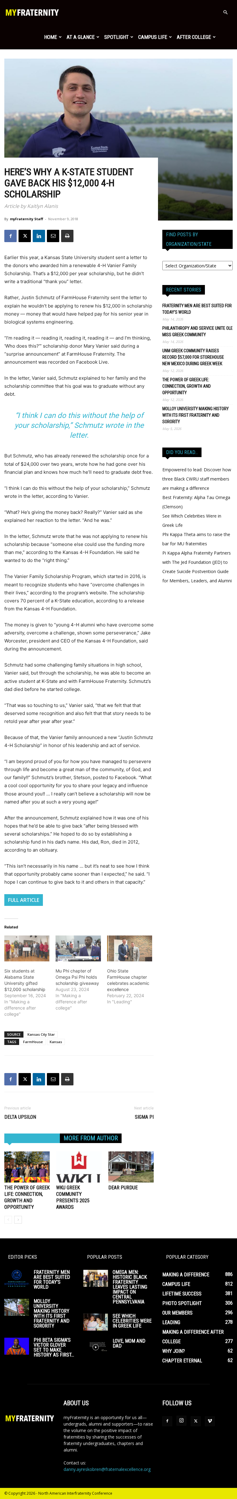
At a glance (81, 37)
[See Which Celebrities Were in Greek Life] (95, 1322)
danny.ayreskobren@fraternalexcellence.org (107, 1469)
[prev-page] (8, 1220)
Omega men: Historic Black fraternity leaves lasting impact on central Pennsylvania (130, 1287)
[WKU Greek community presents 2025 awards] (79, 1167)
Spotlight (116, 37)
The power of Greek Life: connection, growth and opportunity (186, 386)
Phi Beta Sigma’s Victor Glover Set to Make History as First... (54, 1347)
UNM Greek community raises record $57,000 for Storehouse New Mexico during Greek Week (193, 357)
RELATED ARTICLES (32, 1138)
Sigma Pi (144, 1117)
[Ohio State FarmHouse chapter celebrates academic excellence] (129, 948)
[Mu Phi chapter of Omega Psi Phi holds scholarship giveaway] (78, 948)
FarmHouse (33, 1041)
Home (50, 37)
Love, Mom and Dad (129, 1343)
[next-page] (18, 1220)
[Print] (67, 236)
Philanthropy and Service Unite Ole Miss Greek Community (197, 331)
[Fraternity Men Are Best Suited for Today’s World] (16, 1278)
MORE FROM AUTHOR (91, 1138)
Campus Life (152, 37)
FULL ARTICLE (23, 900)
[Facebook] (10, 236)
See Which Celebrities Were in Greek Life (132, 1321)
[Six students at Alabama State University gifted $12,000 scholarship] (26, 948)
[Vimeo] (210, 1421)
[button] (225, 12)
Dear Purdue (123, 1188)
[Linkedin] (39, 236)
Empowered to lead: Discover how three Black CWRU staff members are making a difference (196, 479)
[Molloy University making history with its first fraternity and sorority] (16, 1307)
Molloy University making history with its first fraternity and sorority (195, 415)
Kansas (56, 1041)
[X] (25, 236)
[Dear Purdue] (131, 1167)
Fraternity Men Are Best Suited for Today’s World (197, 309)
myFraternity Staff (26, 219)
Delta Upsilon (20, 1117)
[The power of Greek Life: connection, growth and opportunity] (27, 1167)
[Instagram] (181, 1421)
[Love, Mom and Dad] (95, 1347)
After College (194, 37)
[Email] (53, 236)
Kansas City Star (41, 1034)
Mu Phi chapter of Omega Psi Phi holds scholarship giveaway (77, 977)
